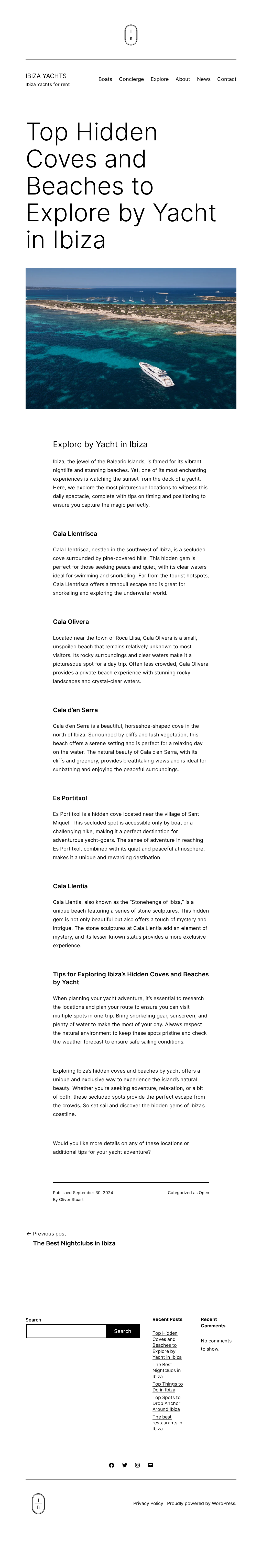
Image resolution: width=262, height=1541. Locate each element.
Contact (226, 79)
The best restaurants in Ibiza (167, 1422)
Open (204, 1192)
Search (33, 1319)
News (204, 79)
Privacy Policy (148, 1503)
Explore (160, 79)
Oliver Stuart (71, 1199)
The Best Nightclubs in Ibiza (166, 1370)
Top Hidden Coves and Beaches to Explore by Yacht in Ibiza (167, 1345)
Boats (105, 79)
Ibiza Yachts (46, 76)
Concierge (131, 79)
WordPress (223, 1503)
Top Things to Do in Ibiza (167, 1386)
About (183, 79)
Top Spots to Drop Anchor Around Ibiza (166, 1403)
